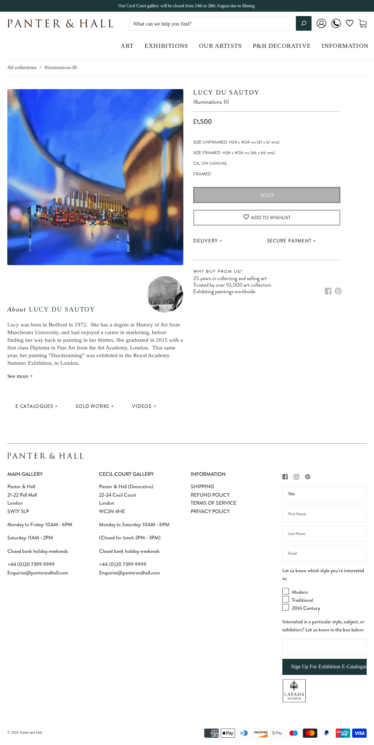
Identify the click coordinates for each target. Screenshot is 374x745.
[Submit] (304, 23)
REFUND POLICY (210, 494)
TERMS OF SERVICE (213, 503)
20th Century (306, 608)
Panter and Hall (31, 732)
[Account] (321, 28)
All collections (22, 67)
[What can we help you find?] (220, 24)
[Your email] (324, 553)
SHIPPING (202, 486)
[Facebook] (328, 291)
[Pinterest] (338, 291)
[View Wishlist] (350, 25)
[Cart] (363, 23)
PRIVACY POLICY (210, 511)
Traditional (302, 600)
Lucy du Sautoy (62, 309)
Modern (300, 592)
